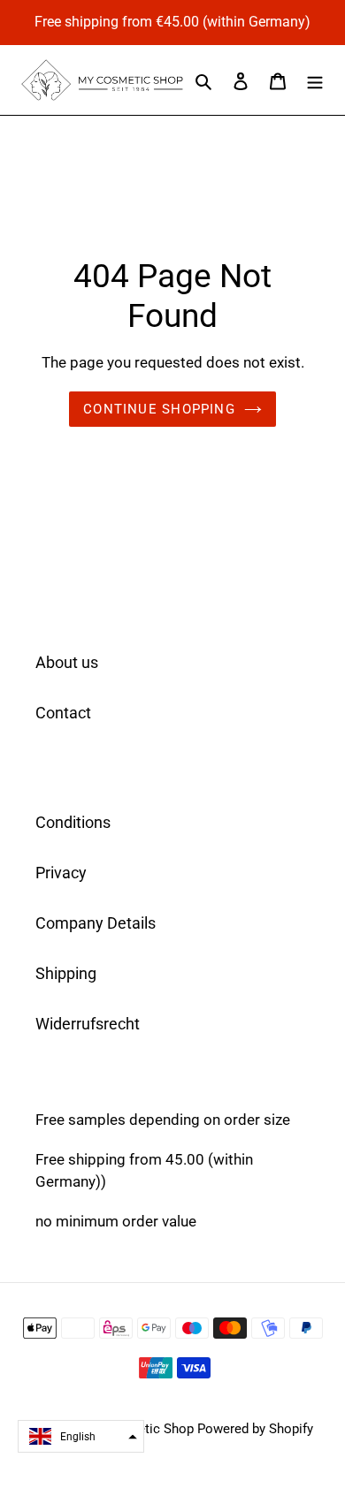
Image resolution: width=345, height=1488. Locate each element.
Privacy (61, 872)
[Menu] (315, 80)
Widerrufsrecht (87, 1023)
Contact (63, 712)
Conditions (73, 822)
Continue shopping (159, 409)
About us (66, 662)
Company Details (95, 923)
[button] (81, 1436)
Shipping (65, 973)
